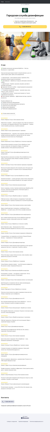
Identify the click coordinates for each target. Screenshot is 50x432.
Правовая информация (23, 421)
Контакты (7, 1)
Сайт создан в (23, 4)
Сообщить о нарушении (12, 421)
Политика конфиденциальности (36, 421)
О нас (2, 1)
